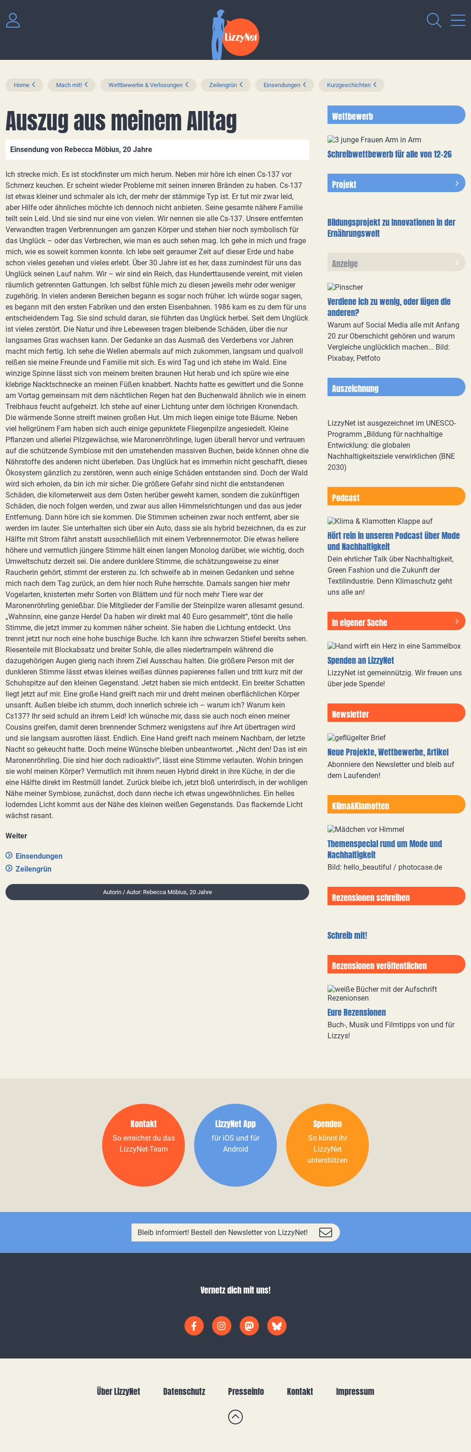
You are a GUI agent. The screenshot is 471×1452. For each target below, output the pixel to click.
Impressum (355, 1391)
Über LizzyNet (118, 1391)
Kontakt (300, 1391)
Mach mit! (69, 85)
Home (21, 85)
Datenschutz (184, 1391)
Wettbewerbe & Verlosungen (146, 85)
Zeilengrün (223, 85)
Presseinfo (246, 1391)
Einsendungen (282, 85)
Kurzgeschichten (349, 85)
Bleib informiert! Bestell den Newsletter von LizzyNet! (223, 1232)
